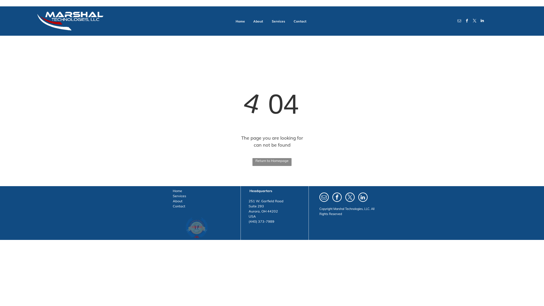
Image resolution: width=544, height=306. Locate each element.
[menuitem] (240, 21)
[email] (459, 21)
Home (177, 191)
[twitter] (474, 21)
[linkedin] (482, 21)
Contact (179, 206)
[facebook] (467, 21)
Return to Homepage (272, 161)
